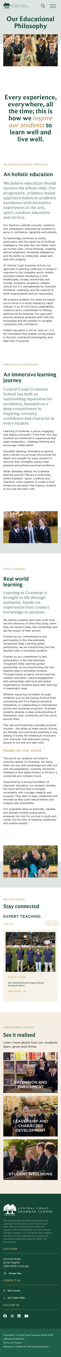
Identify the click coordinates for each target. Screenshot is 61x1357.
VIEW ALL (8, 924)
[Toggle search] (43, 6)
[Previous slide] (48, 923)
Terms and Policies (12, 1342)
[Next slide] (55, 923)
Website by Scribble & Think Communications (26, 1346)
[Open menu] (53, 6)
